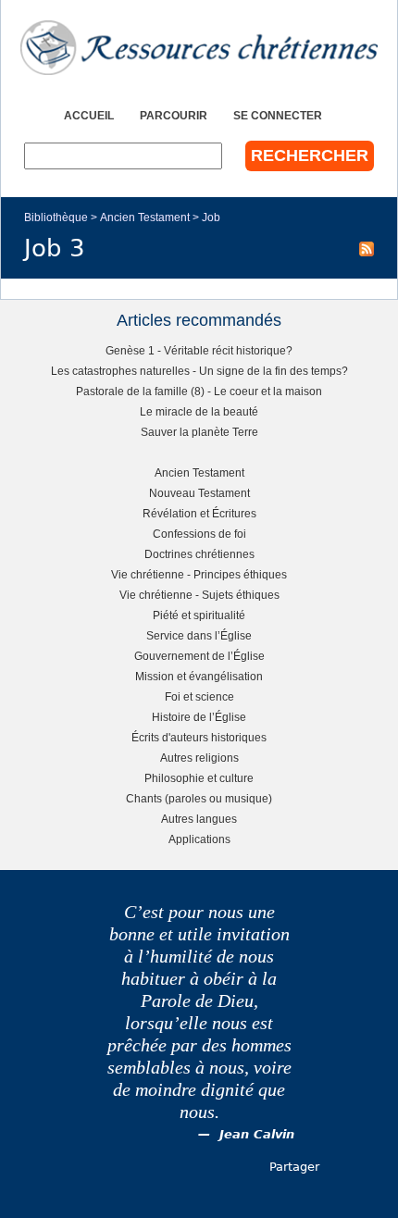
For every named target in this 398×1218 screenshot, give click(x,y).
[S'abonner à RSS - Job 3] (366, 248)
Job (211, 217)
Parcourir (173, 115)
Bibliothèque (56, 217)
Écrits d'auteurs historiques (199, 737)
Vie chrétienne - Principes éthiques (199, 574)
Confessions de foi (199, 534)
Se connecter (277, 115)
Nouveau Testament (199, 493)
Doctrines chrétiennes (199, 554)
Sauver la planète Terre (199, 432)
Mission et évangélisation (199, 676)
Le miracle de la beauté (199, 411)
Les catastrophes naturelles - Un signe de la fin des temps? (199, 371)
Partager (294, 1167)
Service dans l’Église (199, 635)
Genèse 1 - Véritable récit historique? (199, 350)
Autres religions (199, 758)
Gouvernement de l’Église (199, 656)
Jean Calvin (256, 1134)
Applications (199, 839)
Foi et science (199, 696)
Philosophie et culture (199, 778)
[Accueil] (199, 47)
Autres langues (199, 819)
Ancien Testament (145, 217)
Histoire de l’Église (199, 717)
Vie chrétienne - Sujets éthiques (199, 595)
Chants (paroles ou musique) (199, 798)
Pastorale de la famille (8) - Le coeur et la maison (199, 391)
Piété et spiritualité (199, 615)
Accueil (89, 115)
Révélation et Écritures (199, 513)
